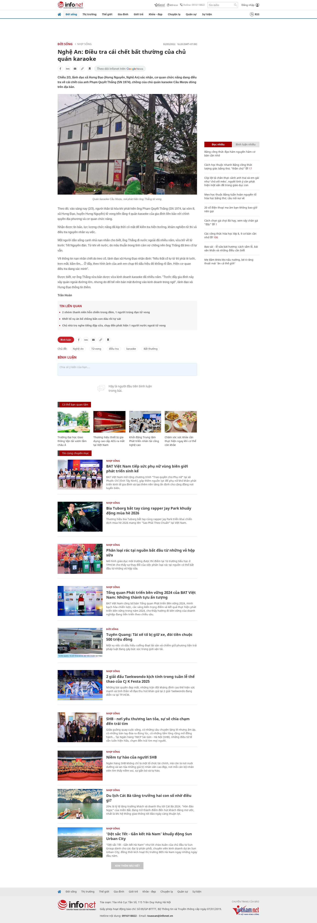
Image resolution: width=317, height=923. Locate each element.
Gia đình (123, 14)
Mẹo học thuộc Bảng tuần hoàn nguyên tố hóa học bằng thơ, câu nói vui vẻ (230, 196)
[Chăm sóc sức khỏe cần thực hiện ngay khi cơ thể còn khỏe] (181, 421)
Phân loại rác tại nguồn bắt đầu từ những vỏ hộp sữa (150, 553)
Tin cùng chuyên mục (75, 453)
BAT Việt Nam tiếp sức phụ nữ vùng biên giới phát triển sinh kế (147, 468)
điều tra (114, 348)
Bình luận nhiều (246, 144)
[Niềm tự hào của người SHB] (80, 766)
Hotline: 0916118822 (194, 4)
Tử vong (96, 348)
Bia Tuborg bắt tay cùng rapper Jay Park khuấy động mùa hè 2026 (148, 510)
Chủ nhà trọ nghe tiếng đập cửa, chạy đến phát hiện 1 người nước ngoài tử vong (114, 325)
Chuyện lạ (174, 14)
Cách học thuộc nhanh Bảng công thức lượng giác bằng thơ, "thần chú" (228, 166)
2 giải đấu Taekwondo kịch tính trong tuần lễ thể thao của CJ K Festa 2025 (150, 679)
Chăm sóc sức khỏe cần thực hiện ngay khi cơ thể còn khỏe (180, 441)
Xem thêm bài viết (127, 865)
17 (250, 168)
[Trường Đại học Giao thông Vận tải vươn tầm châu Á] (74, 421)
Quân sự (191, 14)
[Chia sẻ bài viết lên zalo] (67, 68)
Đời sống (71, 14)
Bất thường (151, 348)
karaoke (131, 348)
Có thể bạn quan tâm (75, 404)
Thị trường (89, 14)
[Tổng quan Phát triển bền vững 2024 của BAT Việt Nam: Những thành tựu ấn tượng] (80, 601)
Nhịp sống (84, 44)
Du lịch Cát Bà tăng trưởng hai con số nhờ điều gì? (148, 798)
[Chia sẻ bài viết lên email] (75, 68)
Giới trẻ (138, 14)
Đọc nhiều (218, 144)
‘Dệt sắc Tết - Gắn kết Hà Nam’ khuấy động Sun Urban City (149, 836)
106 (215, 237)
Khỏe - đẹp (155, 14)
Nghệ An (78, 348)
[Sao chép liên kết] (82, 68)
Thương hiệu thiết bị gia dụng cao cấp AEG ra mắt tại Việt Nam (109, 441)
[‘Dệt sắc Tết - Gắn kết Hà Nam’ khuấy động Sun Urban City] (80, 842)
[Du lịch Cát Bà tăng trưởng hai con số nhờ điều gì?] (80, 804)
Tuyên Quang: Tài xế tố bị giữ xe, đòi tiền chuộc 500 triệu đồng (149, 637)
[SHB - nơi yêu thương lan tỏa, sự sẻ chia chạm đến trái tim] (80, 727)
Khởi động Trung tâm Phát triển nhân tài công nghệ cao (144, 441)
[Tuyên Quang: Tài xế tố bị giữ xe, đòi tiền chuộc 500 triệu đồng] (80, 643)
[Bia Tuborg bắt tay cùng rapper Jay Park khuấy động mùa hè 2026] (80, 517)
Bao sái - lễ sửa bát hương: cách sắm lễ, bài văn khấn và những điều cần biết (231, 248)
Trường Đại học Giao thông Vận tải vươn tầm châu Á (72, 441)
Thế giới (107, 14)
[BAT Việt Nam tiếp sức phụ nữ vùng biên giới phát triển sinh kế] (80, 475)
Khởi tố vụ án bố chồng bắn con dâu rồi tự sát (91, 319)
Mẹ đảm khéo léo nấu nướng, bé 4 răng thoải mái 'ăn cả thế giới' (228, 261)
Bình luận (66, 339)
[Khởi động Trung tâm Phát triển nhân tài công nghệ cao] (145, 421)
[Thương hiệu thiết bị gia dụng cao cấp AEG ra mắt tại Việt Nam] (109, 421)
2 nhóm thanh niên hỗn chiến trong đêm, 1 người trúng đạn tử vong (106, 312)
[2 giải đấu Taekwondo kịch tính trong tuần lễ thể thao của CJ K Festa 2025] (80, 685)
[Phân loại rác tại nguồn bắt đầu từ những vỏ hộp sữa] (80, 559)
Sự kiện (207, 14)
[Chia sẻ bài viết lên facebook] (60, 68)
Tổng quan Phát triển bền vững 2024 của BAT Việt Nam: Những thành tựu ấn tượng (151, 595)
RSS (257, 14)
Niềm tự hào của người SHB (131, 757)
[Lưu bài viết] (89, 68)
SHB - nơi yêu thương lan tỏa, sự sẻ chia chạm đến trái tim (148, 721)
